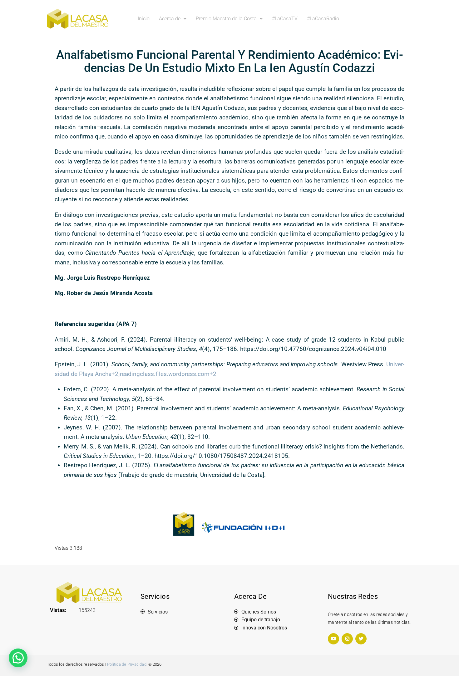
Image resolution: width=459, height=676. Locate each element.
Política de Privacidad (126, 664)
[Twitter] (361, 638)
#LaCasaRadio (323, 19)
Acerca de (169, 19)
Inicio (144, 19)
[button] (172, 19)
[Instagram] (347, 638)
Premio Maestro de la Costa (226, 19)
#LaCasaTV (285, 19)
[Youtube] (333, 638)
